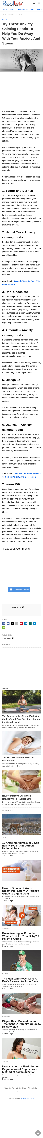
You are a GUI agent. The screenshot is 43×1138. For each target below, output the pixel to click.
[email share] (16, 623)
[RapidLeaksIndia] (12, 3)
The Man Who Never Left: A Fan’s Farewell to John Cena (20, 980)
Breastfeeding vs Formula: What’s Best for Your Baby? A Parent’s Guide (20, 936)
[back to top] (38, 1133)
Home (5, 9)
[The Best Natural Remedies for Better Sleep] (21, 743)
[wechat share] (3, 627)
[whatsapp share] (30, 623)
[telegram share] (34, 623)
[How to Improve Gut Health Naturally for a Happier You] (21, 781)
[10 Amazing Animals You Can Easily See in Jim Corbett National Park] (21, 824)
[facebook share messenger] (8, 623)
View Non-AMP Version (27, 1098)
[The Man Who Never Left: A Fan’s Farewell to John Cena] (21, 960)
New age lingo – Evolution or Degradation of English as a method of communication (20, 1069)
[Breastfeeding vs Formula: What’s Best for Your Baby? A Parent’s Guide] (21, 915)
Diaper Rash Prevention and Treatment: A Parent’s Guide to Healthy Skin (21, 1024)
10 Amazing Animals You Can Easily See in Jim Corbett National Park (20, 845)
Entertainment (23, 9)
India (32, 9)
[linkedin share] (25, 623)
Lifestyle (13, 9)
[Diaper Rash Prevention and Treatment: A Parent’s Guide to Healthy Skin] (21, 1003)
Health (20, 14)
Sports (39, 9)
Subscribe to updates (21, 590)
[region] (21, 91)
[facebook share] (3, 623)
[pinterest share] (21, 623)
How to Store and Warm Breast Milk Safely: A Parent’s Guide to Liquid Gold (20, 891)
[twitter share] (12, 623)
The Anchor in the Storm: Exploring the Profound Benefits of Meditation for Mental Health (21, 719)
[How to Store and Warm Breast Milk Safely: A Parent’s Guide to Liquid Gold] (21, 870)
